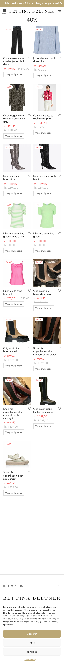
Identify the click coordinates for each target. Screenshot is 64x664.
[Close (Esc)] (56, 307)
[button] (32, 350)
